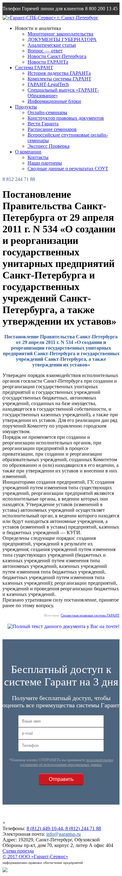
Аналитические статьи (52, 45)
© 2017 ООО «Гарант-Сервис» (35, 856)
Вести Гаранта (43, 123)
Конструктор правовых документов (66, 118)
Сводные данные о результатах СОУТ (68, 168)
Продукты (26, 106)
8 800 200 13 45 (101, 8)
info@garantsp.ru (32, 21)
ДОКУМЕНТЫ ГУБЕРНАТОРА (62, 39)
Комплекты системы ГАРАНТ (59, 78)
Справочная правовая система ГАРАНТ (90, 615)
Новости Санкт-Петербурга (57, 56)
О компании (28, 151)
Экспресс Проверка (48, 146)
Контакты (38, 157)
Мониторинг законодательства (60, 33)
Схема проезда (18, 851)
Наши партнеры (45, 163)
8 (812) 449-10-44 (45, 828)
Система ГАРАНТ (34, 67)
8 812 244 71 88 (19, 179)
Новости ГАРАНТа (48, 62)
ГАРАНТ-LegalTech (48, 84)
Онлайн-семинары (47, 112)
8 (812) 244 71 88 (82, 828)
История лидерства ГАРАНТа (59, 73)
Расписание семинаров (52, 129)
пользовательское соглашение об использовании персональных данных (66, 762)
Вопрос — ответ (45, 50)
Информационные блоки (54, 101)
